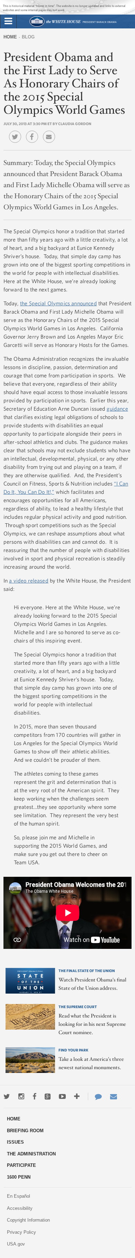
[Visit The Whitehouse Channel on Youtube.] (62, 1096)
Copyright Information (28, 1220)
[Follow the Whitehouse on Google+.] (48, 1096)
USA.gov (16, 1244)
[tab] (8, 21)
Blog (28, 37)
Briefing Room (25, 1130)
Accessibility (20, 1208)
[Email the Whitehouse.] (113, 1096)
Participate (21, 1165)
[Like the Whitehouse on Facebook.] (34, 1096)
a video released (28, 580)
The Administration (31, 1153)
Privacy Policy (21, 1232)
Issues (15, 1142)
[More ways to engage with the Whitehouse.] (77, 1096)
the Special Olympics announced (58, 303)
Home (10, 37)
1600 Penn (18, 1177)
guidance (117, 408)
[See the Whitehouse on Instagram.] (21, 1096)
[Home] (73, 25)
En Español (18, 1196)
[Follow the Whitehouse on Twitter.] (6, 1096)
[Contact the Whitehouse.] (95, 1096)
